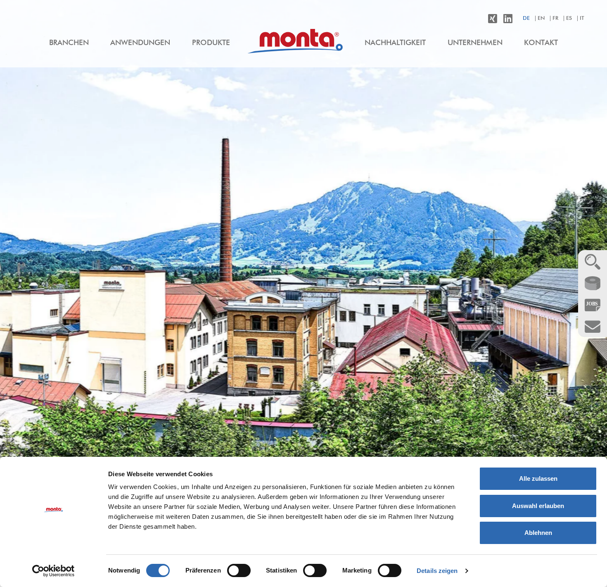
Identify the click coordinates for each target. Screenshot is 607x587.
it (582, 18)
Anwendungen (140, 43)
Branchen (69, 43)
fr (555, 18)
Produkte (211, 43)
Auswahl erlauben (538, 505)
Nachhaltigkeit (395, 43)
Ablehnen (538, 532)
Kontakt (541, 43)
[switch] (239, 570)
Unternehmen (475, 43)
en (541, 18)
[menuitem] (68, 43)
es (569, 18)
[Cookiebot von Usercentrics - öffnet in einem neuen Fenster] (53, 571)
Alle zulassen (538, 478)
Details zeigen (437, 570)
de (526, 18)
